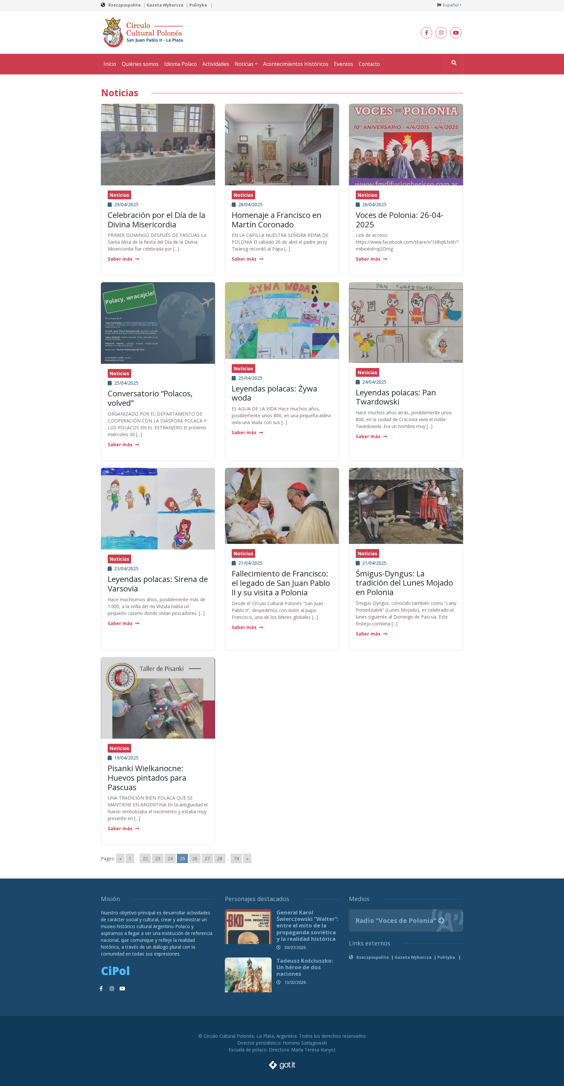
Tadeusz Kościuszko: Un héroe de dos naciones (304, 967)
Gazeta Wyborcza (165, 5)
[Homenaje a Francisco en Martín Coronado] (282, 179)
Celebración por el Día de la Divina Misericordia (156, 219)
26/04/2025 (373, 204)
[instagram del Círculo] (441, 32)
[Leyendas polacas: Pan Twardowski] (406, 322)
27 (207, 858)
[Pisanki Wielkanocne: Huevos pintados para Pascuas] (158, 713)
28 (219, 858)
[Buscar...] (454, 64)
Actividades (215, 64)
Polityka (198, 5)
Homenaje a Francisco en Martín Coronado (276, 219)
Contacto (369, 64)
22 (145, 858)
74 (236, 858)
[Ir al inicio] (145, 32)
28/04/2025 (249, 204)
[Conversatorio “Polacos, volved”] (158, 330)
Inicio (109, 64)
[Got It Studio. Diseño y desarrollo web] (282, 1063)
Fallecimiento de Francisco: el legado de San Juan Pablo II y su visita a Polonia (281, 583)
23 (157, 858)
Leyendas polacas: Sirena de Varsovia (158, 584)
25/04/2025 (125, 383)
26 (194, 858)
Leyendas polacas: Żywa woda (274, 393)
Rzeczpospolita (124, 5)
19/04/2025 (125, 758)
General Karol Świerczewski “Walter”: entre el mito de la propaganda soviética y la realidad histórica (307, 925)
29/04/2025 (125, 204)
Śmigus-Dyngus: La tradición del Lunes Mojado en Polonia (404, 583)
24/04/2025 (373, 382)
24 (170, 858)
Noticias (244, 64)
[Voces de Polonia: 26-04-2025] (406, 146)
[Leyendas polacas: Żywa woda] (282, 320)
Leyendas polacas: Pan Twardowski (396, 397)
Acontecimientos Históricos (295, 64)
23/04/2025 (125, 568)
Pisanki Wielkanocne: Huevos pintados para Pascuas (147, 777)
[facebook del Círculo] (426, 32)
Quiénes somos (140, 64)
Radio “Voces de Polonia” (396, 920)
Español (451, 5)
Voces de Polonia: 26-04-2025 (400, 219)
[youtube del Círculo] (456, 32)
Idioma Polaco (180, 64)
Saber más (120, 259)
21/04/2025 (249, 563)
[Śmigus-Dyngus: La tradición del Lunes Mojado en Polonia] (406, 505)
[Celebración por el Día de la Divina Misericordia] (158, 146)
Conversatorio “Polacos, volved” (150, 398)
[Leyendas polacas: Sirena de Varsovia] (158, 511)
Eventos (343, 64)
